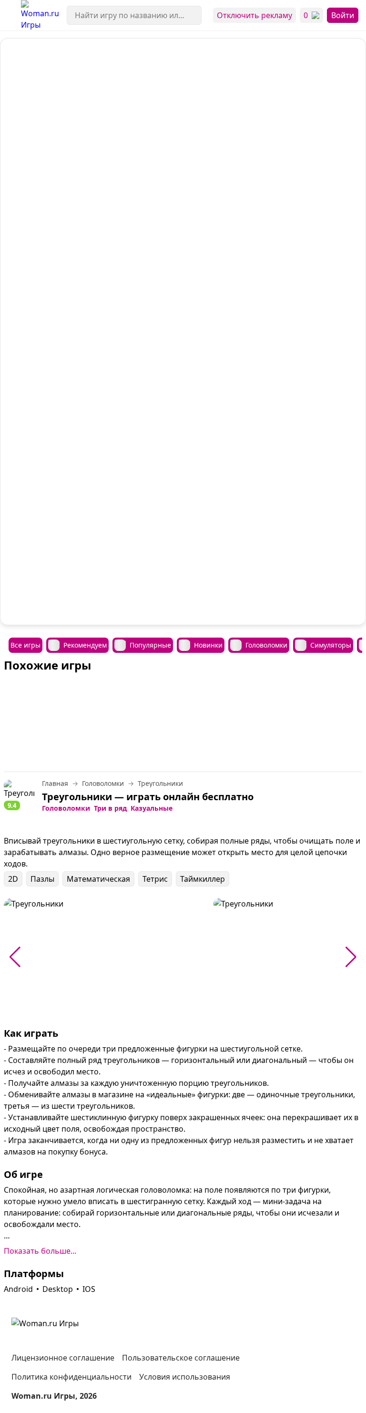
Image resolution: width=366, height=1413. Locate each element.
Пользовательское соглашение (181, 1357)
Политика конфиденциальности (71, 1377)
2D (13, 879)
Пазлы (42, 879)
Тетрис (155, 879)
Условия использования (184, 1377)
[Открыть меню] (10, 15)
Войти (342, 15)
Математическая (98, 879)
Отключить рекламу (254, 15)
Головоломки (66, 808)
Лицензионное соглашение (62, 1357)
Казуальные (152, 808)
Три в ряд (110, 808)
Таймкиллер (202, 879)
